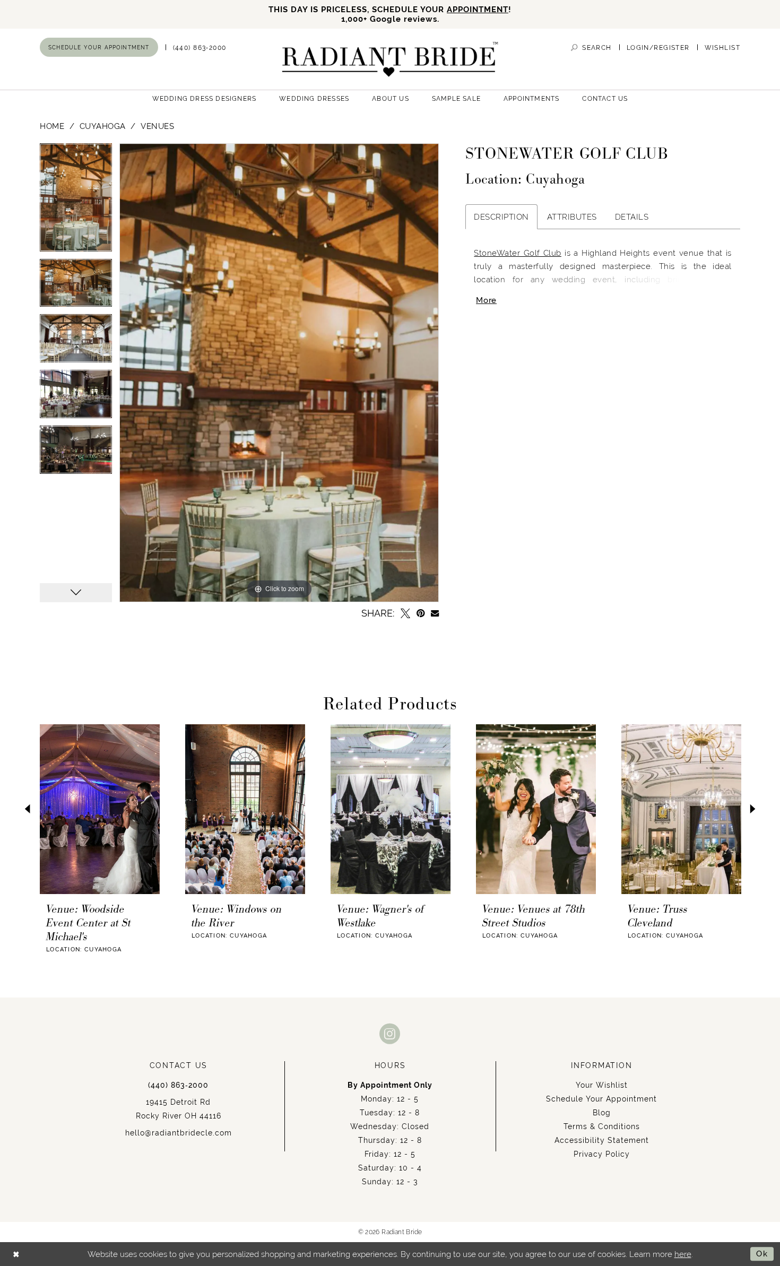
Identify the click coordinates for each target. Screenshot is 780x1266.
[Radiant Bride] (390, 59)
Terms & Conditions (602, 1126)
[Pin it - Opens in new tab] (420, 613)
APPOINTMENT (477, 9)
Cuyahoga (103, 126)
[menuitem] (99, 47)
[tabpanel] (76, 201)
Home (52, 126)
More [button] (486, 300)
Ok (762, 1253)
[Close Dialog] (16, 1254)
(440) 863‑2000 (178, 1085)
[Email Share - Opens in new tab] (435, 613)
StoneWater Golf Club (517, 252)
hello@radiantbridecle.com (178, 1133)
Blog (602, 1112)
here (682, 1254)
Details (632, 216)
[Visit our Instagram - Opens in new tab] (390, 1033)
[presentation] (100, 809)
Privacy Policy (602, 1154)
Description (501, 216)
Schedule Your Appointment (601, 1099)
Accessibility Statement (601, 1140)
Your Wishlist (602, 1085)
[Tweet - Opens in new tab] (405, 613)
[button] (658, 47)
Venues (157, 126)
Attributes (572, 216)
